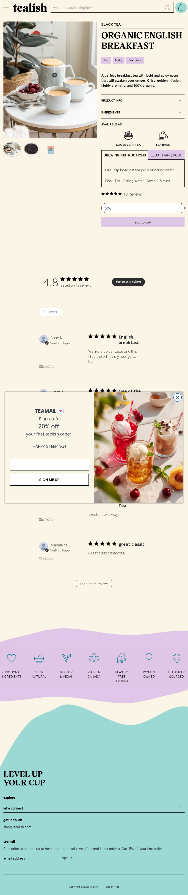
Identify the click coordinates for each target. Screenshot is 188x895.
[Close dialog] (178, 397)
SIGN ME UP (49, 479)
